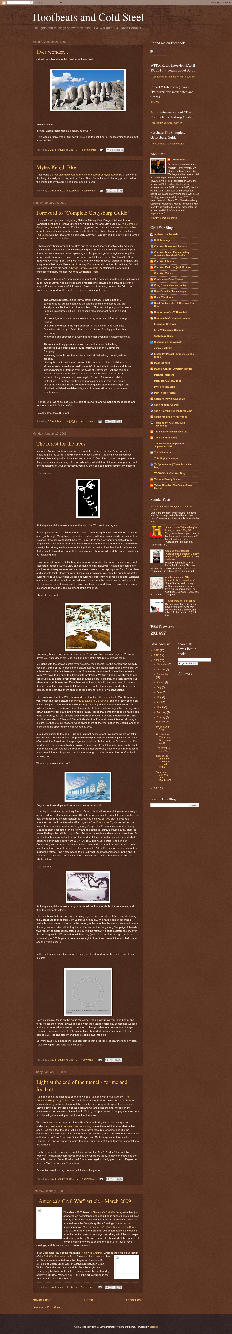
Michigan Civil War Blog (167, 380)
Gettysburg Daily (163, 336)
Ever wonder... (52, 51)
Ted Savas (42, 235)
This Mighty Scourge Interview (166, 122)
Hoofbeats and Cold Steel (88, 16)
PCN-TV (154, 102)
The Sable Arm (162, 452)
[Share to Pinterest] (122, 150)
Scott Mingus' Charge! (166, 404)
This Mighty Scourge (166, 458)
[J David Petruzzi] (151, 52)
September (162, 674)
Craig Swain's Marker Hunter (170, 285)
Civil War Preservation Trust (59, 1256)
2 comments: (89, 1179)
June (160, 692)
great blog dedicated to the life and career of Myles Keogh (85, 174)
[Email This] (108, 150)
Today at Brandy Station (167, 479)
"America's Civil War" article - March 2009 (83, 1200)
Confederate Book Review (168, 279)
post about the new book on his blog (70, 1126)
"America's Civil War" (105, 1212)
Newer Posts (42, 1300)
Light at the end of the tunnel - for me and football (163, 761)
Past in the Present (164, 392)
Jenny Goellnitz (163, 348)
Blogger (153, 1326)
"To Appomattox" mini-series (180, 600)
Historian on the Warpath (168, 342)
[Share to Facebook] (118, 150)
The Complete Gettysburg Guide (101, 1227)
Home (88, 1300)
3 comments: (87, 421)
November (162, 664)
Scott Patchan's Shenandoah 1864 (173, 410)
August (161, 682)
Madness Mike (162, 362)
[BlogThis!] (111, 150)
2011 (157, 650)
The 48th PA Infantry (165, 437)
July (159, 687)
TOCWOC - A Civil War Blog (169, 473)
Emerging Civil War (165, 324)
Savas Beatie (128, 1227)
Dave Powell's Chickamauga (170, 291)
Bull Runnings (162, 240)
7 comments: (89, 190)
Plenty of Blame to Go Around (91, 700)
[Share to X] (115, 150)
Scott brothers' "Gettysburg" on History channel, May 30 (181, 529)
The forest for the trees (61, 443)
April (159, 702)
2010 (157, 655)
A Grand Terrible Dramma (83, 268)
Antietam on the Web (166, 234)
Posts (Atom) (54, 1307)
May (159, 697)
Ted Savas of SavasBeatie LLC (171, 431)
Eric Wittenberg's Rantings (169, 330)
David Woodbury (163, 297)
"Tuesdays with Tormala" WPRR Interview (172, 76)
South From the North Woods (170, 416)
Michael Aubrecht (164, 374)
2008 (157, 788)
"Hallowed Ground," (92, 1252)
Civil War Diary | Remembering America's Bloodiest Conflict (171, 254)
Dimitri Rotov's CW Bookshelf (170, 312)
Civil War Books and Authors (170, 246)
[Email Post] (101, 149)
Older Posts (134, 1300)
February (162, 712)
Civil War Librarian (164, 261)
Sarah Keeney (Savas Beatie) (170, 398)
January (161, 717)
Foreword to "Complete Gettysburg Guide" (82, 212)
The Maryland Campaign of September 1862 (169, 445)
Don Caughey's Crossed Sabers (172, 318)
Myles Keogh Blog (57, 167)
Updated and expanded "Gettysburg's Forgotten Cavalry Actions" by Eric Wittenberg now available (182, 555)
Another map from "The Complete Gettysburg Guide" (180, 578)
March (160, 707)
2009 (157, 660)
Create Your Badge (158, 56)
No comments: (88, 149)
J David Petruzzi (157, 49)
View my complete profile (163, 217)
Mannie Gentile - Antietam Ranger (173, 368)
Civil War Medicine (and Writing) (172, 267)
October (161, 669)
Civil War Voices (163, 273)
